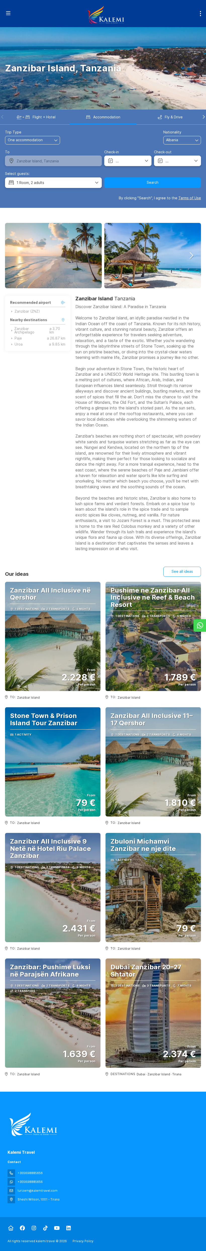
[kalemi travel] (33, 1124)
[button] (2, 116)
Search (153, 182)
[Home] (11, 1228)
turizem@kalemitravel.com (38, 1190)
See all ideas (182, 571)
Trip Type (13, 132)
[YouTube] (57, 1228)
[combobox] (178, 140)
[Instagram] (34, 1228)
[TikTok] (45, 1228)
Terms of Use (189, 198)
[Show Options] (197, 140)
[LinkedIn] (68, 1228)
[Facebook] (22, 1228)
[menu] (200, 13)
